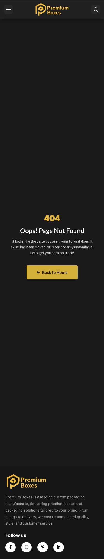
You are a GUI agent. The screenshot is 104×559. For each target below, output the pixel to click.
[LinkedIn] (58, 547)
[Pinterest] (42, 547)
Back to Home (54, 272)
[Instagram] (26, 547)
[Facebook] (10, 547)
